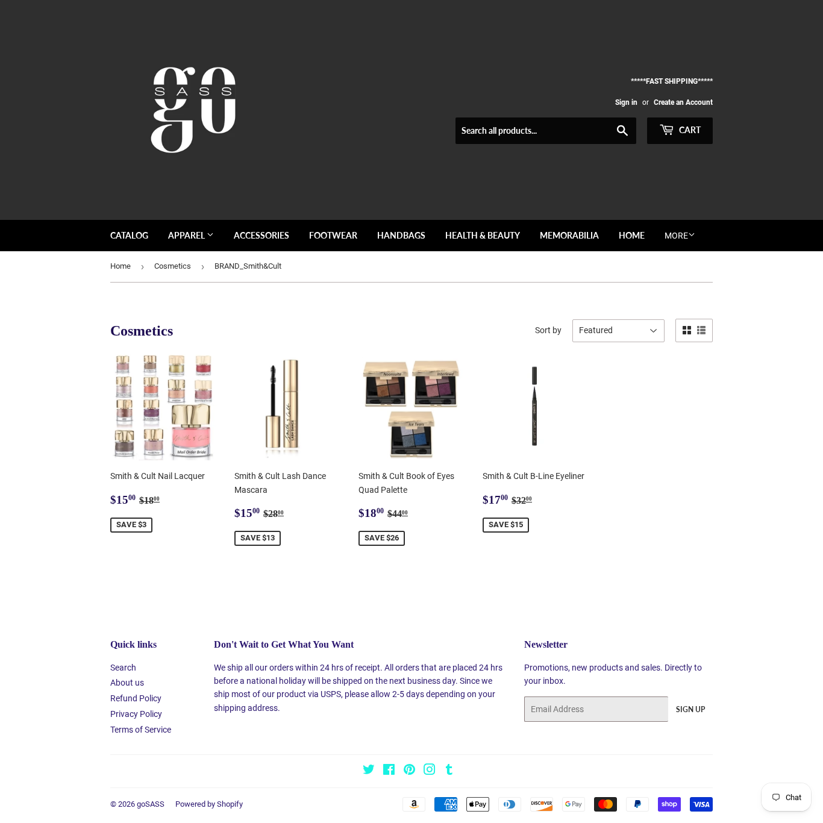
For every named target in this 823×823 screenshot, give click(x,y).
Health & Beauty (482, 235)
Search (123, 667)
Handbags (401, 235)
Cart (689, 130)
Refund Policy (135, 698)
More (676, 235)
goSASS (150, 804)
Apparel (187, 235)
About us (127, 682)
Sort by (548, 330)
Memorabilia (569, 235)
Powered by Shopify (209, 804)
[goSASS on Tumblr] (449, 771)
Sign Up (690, 709)
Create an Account (683, 102)
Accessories (261, 235)
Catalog (129, 235)
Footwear (333, 235)
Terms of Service (140, 729)
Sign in (626, 102)
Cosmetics (172, 266)
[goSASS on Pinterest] (409, 771)
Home (632, 235)
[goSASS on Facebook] (389, 771)
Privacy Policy (136, 714)
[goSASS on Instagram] (430, 771)
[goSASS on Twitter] (369, 771)
